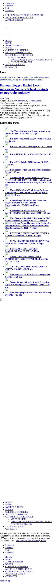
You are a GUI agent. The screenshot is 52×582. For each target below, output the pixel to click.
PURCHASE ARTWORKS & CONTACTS (24, 15)
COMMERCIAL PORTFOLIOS (19, 517)
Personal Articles (36, 77)
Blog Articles (22, 77)
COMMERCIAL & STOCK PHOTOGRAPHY (31, 521)
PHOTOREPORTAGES (21, 524)
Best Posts (12, 77)
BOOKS (9, 509)
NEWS (8, 505)
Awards (3, 77)
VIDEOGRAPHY (19, 519)
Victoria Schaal (35, 101)
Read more (4, 98)
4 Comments (20, 101)
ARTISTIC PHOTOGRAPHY (18, 514)
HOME (8, 502)
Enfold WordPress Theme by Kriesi (31, 540)
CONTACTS (11, 529)
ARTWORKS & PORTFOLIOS (19, 17)
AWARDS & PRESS (14, 20)
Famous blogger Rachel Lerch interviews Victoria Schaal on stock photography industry (24, 89)
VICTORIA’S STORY (15, 526)
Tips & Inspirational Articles (30, 80)
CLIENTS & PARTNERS (16, 512)
